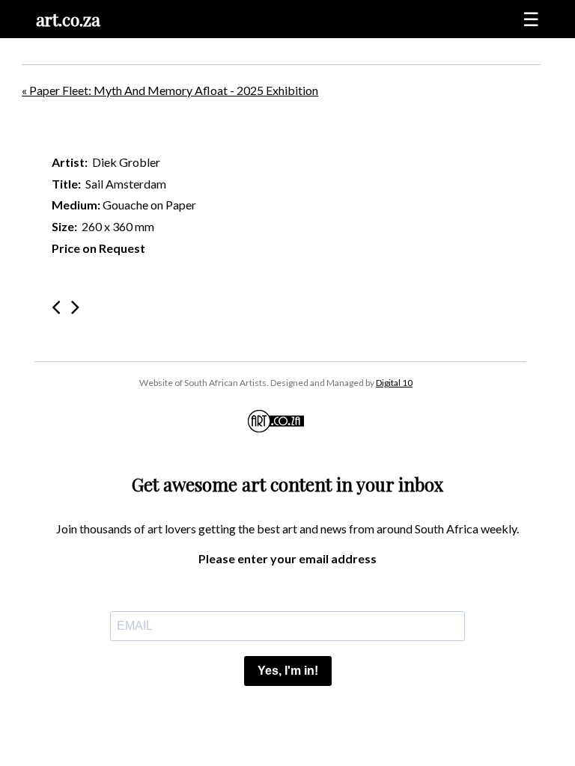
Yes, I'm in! (288, 670)
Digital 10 (394, 382)
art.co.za (68, 19)
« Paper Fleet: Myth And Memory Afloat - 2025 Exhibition (170, 90)
